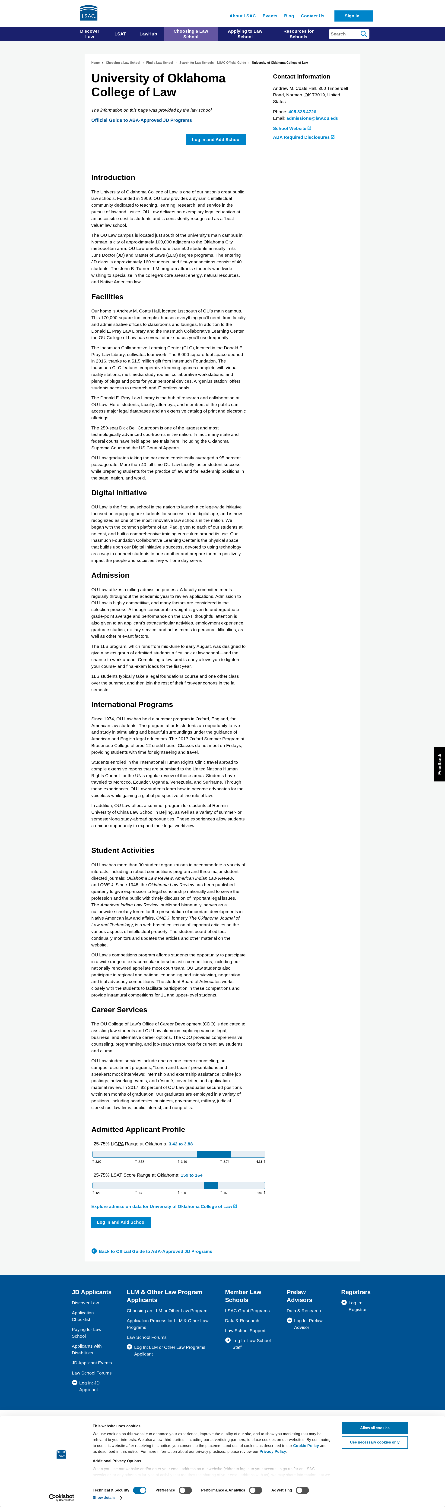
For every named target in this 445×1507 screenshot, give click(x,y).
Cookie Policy (306, 1446)
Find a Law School (159, 62)
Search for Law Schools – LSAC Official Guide (212, 62)
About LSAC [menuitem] (242, 15)
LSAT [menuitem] (120, 34)
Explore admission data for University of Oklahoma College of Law (162, 1206)
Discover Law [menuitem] (89, 34)
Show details (104, 1498)
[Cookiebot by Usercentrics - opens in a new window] (61, 1497)
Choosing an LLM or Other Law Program (167, 1310)
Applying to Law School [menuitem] (245, 34)
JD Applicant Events (92, 1362)
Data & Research (242, 1320)
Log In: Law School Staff (251, 1344)
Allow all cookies (375, 1428)
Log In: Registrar (358, 1306)
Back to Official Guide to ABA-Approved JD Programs (155, 1251)
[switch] (185, 1490)
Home (95, 62)
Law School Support (245, 1330)
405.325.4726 (302, 111)
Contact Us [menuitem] (312, 15)
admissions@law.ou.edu (312, 118)
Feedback (439, 764)
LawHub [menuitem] (148, 34)
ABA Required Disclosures (302, 137)
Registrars (356, 1292)
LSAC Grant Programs (247, 1310)
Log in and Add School (216, 139)
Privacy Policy (273, 1451)
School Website (290, 128)
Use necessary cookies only (375, 1442)
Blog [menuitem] (289, 15)
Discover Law (85, 1302)
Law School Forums (92, 1373)
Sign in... (354, 15)
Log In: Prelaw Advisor (308, 1324)
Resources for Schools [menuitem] (298, 34)
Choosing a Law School (123, 62)
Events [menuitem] (270, 15)
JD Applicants (91, 1292)
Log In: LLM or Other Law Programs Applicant (169, 1350)
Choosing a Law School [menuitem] (191, 34)
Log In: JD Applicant (89, 1386)
